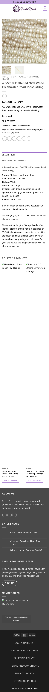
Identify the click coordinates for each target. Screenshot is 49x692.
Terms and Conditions (24, 666)
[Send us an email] (14, 515)
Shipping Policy (24, 658)
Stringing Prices (25, 681)
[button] (3, 8)
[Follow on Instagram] (9, 515)
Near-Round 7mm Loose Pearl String (10, 472)
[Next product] (4, 96)
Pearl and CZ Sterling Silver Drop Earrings (35, 472)
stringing (10, 132)
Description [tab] (8, 155)
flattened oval (20, 130)
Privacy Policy (24, 673)
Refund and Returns (24, 650)
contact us (14, 246)
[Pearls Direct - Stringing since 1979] (24, 9)
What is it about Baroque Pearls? (26, 550)
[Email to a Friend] (19, 138)
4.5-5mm (10, 130)
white (17, 132)
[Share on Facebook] (9, 138)
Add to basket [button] (10, 480)
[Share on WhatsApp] (4, 138)
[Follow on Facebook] (4, 515)
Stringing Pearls (24, 125)
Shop (13, 77)
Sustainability (24, 643)
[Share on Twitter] (14, 138)
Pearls (22, 77)
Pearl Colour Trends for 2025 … (25, 532)
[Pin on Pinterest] (24, 138)
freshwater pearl (33, 130)
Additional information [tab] (14, 160)
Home (5, 77)
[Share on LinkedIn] (29, 138)
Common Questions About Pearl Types (25, 542)
